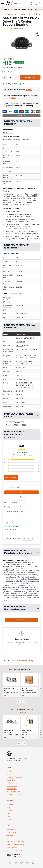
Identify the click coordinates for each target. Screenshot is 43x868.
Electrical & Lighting (11, 9)
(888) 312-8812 (12, 847)
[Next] (24, 701)
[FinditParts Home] (8, 3)
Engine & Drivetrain (30, 9)
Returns (9, 774)
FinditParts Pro (12, 783)
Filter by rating (9, 507)
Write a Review (19, 29)
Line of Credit (11, 780)
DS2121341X (29, 385)
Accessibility (11, 835)
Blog (8, 808)
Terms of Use (11, 829)
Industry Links (12, 786)
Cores (9, 771)
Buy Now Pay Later (13, 792)
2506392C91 (27, 361)
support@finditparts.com (15, 844)
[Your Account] (31, 3)
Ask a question (21, 620)
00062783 (19, 346)
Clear (21, 497)
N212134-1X (20, 375)
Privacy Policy (11, 832)
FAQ (8, 813)
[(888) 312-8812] (36, 3)
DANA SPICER (8, 133)
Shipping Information (14, 777)
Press (8, 816)
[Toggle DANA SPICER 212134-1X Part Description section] (38, 122)
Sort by (6, 502)
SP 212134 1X (28, 356)
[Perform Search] (26, 3)
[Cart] (40, 3)
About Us (10, 805)
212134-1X (19, 391)
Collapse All (21, 116)
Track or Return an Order (15, 841)
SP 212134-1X (30, 358)
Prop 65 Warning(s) (28, 661)
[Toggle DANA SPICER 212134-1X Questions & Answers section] (38, 608)
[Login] (31, 3)
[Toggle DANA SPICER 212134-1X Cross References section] (38, 326)
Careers (9, 810)
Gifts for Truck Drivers (14, 795)
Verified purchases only (15, 511)
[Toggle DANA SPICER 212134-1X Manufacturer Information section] (38, 552)
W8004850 (19, 406)
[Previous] (19, 701)
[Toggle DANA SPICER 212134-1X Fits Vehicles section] (38, 415)
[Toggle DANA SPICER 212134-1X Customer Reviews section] (38, 434)
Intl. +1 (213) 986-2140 (14, 850)
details (13, 98)
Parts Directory (12, 789)
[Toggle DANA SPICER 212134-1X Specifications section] (38, 246)
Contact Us (10, 819)
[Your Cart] (40, 3)
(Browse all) (21, 712)
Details (29, 90)
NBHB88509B (20, 342)
